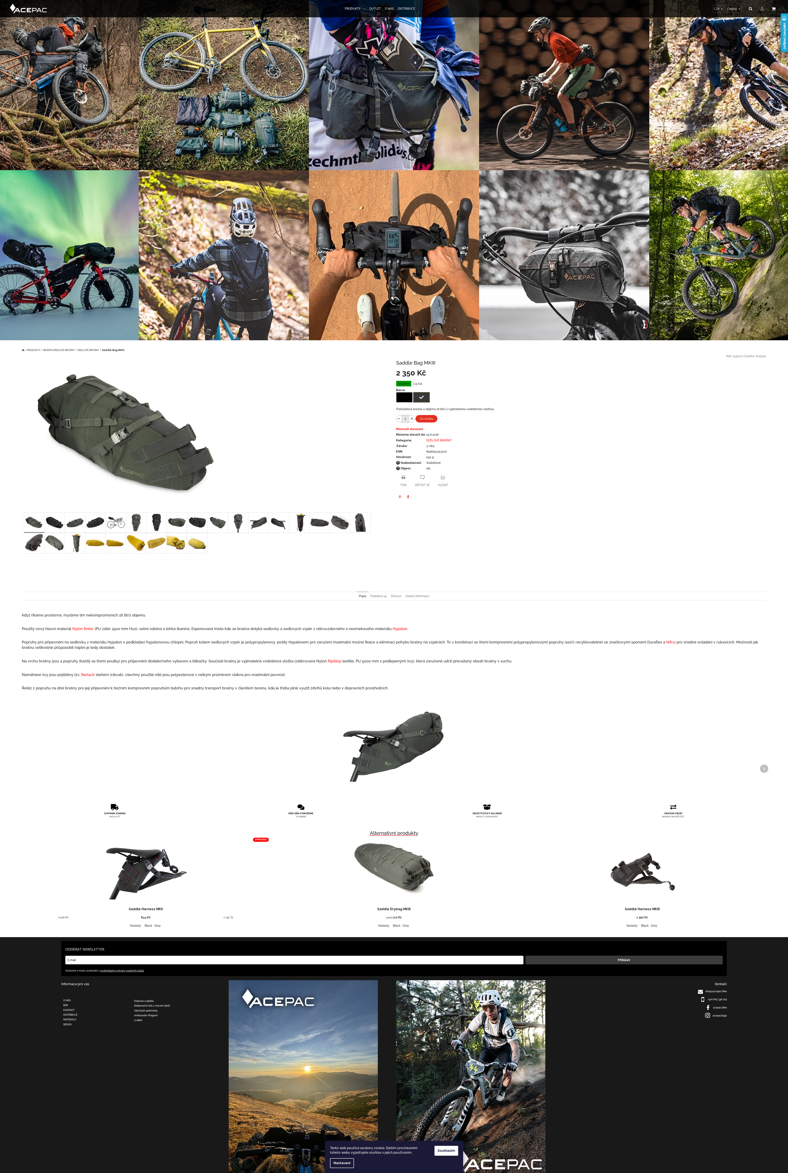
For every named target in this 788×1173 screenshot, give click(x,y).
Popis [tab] (362, 596)
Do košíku (426, 418)
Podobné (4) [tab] (378, 596)
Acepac (761, 356)
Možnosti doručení (409, 429)
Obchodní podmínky (146, 1010)
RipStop (334, 661)
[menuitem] (355, 8)
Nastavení (342, 1163)
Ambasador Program (146, 1015)
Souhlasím (446, 1151)
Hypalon (400, 629)
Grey (157, 925)
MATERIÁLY (69, 1019)
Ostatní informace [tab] (417, 596)
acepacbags (720, 1015)
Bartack (88, 674)
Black (148, 925)
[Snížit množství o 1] (398, 418)
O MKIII (138, 1020)
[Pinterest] (400, 497)
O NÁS (67, 1000)
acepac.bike (720, 1007)
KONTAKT (69, 1010)
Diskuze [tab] (396, 596)
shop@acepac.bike (716, 991)
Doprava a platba (144, 1001)
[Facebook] (408, 497)
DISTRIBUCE (70, 1014)
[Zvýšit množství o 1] (412, 418)
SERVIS (67, 1024)
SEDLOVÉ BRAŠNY (439, 440)
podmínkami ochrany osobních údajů (122, 970)
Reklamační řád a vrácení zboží (152, 1005)
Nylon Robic (83, 629)
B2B (65, 1005)
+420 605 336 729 (717, 999)
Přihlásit (624, 960)
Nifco (671, 642)
